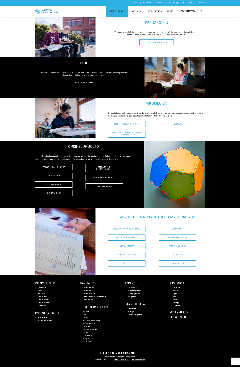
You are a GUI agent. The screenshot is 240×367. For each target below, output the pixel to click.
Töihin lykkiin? (132, 288)
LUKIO (83, 63)
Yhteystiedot (131, 309)
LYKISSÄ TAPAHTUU (47, 313)
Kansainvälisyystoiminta (91, 321)
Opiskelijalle (116, 11)
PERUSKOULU (156, 22)
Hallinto (85, 318)
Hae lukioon (86, 291)
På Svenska (86, 342)
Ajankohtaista (43, 318)
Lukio (40, 291)
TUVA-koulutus (87, 300)
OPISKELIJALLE (45, 283)
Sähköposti (176, 288)
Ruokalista (176, 306)
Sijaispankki (131, 297)
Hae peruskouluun (88, 288)
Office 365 (176, 291)
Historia (85, 315)
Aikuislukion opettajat (134, 315)
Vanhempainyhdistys (90, 330)
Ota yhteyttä (188, 11)
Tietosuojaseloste (138, 359)
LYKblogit (175, 303)
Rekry (170, 11)
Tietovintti (86, 327)
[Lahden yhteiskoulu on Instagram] (181, 317)
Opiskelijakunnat (44, 303)
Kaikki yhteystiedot (121, 359)
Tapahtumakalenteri (45, 321)
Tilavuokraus (87, 336)
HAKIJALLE (87, 283)
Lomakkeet (42, 306)
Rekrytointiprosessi (134, 291)
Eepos (174, 294)
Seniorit (85, 333)
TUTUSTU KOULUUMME (94, 307)
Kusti (174, 297)
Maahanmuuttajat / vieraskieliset (94, 297)
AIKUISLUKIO (156, 103)
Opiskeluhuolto (43, 297)
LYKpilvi (175, 300)
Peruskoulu (42, 288)
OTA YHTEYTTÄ (135, 304)
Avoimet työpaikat (133, 294)
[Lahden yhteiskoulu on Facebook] (172, 317)
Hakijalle (136, 11)
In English (86, 339)
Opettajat (130, 312)
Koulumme (154, 11)
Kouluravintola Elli (88, 324)
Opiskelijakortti (43, 300)
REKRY (129, 283)
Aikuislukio (42, 294)
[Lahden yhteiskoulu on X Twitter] (176, 317)
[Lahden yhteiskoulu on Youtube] (185, 317)
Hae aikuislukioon (88, 294)
